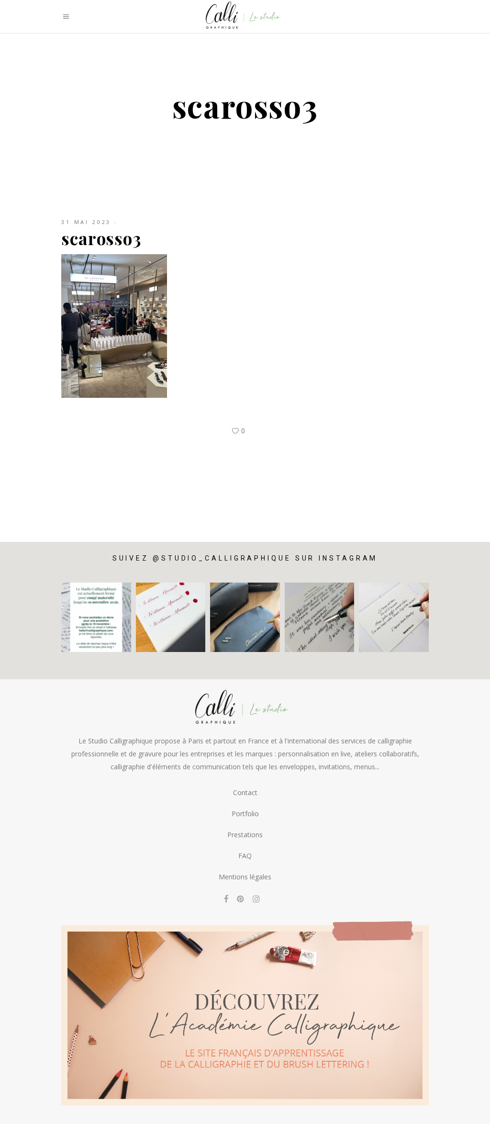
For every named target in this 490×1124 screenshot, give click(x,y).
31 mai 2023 (86, 221)
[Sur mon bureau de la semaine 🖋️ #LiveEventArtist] (320, 617)
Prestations (245, 834)
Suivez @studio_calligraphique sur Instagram (245, 558)
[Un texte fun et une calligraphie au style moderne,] (394, 617)
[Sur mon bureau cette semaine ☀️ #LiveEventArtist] (171, 617)
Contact (245, 792)
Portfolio (245, 813)
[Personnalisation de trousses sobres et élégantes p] (245, 617)
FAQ (245, 855)
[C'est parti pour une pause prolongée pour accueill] (96, 617)
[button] (469, 1110)
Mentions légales (245, 876)
